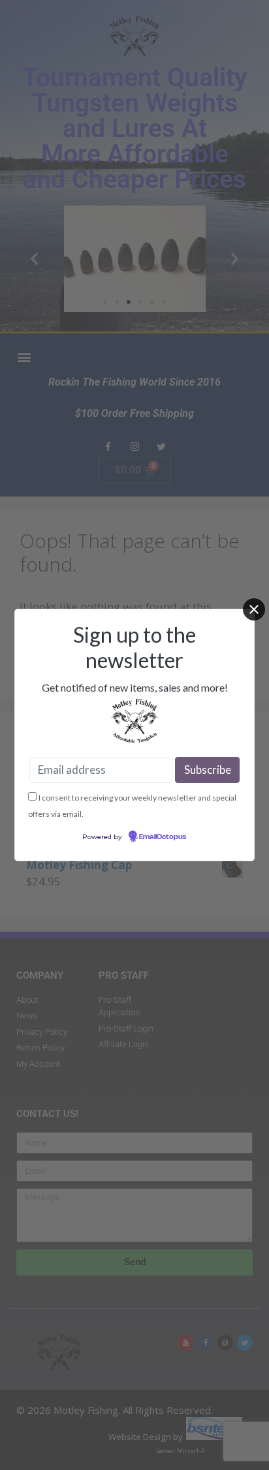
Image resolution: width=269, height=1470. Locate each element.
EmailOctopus (162, 837)
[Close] (254, 609)
